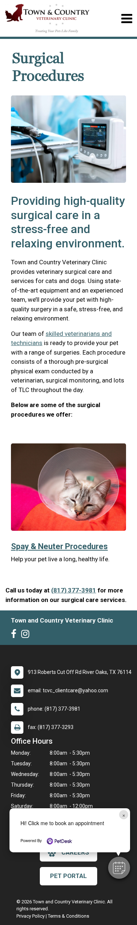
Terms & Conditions (68, 916)
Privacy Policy (30, 916)
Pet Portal (68, 875)
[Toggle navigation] (126, 18)
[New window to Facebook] (15, 635)
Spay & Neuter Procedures (59, 546)
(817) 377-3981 (73, 590)
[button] (119, 868)
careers (75, 852)
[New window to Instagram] (27, 635)
